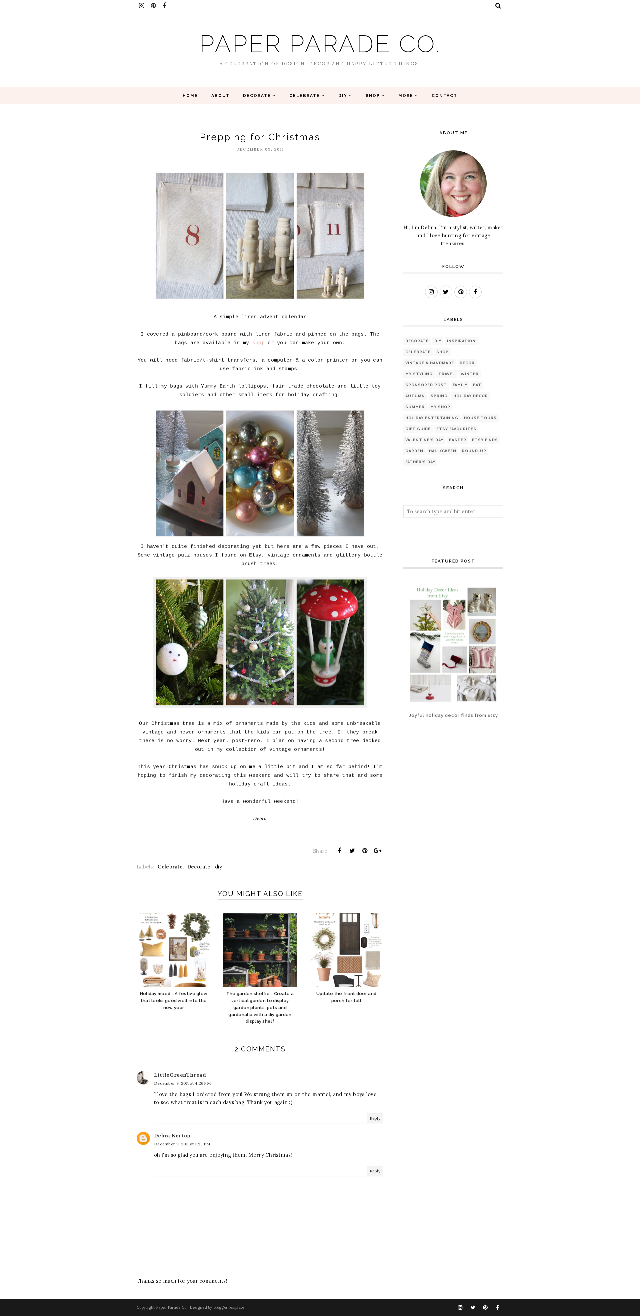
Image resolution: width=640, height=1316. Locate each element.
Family (460, 385)
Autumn (415, 396)
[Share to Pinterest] (365, 850)
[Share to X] (352, 850)
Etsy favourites (456, 429)
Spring (439, 396)
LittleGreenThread (180, 1075)
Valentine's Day (424, 440)
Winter (470, 374)
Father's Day (420, 462)
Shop (442, 352)
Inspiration (461, 341)
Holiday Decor (470, 396)
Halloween (442, 451)
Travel (446, 374)
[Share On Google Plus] (377, 850)
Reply (375, 1118)
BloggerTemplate (228, 1307)
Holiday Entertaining (431, 418)
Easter (457, 440)
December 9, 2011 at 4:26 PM (182, 1083)
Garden (414, 451)
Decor (467, 363)
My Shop (440, 407)
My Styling (419, 374)
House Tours (480, 418)
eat (477, 385)
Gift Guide (418, 429)
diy (218, 866)
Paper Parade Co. (320, 44)
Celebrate (170, 866)
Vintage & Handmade (429, 363)
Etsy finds (485, 440)
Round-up (474, 451)
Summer (415, 407)
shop (258, 343)
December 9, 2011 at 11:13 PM (182, 1143)
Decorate (198, 866)
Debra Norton (172, 1135)
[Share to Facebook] (339, 850)
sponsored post (426, 385)
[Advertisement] (424, 755)
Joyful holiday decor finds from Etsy (453, 715)
